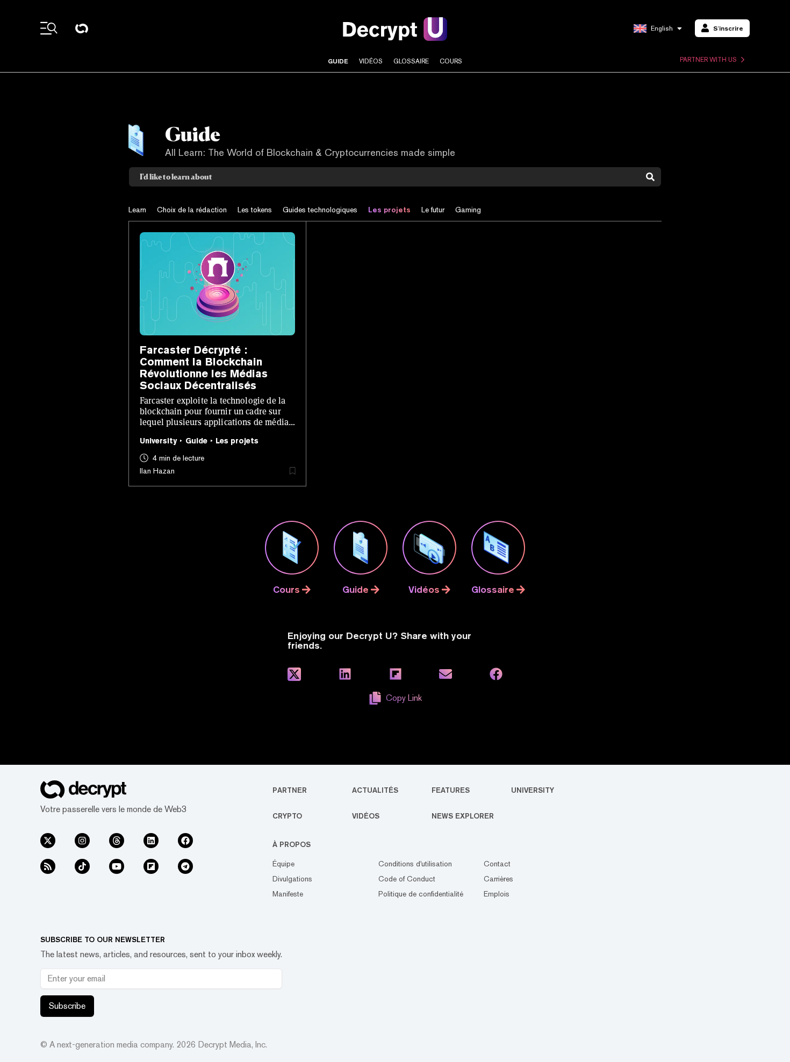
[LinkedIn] (151, 840)
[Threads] (116, 840)
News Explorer (463, 816)
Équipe (283, 863)
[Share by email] (445, 674)
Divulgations (292, 878)
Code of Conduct (406, 878)
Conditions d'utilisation (415, 863)
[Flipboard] (151, 866)
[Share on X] (294, 674)
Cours (451, 61)
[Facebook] (185, 840)
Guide (338, 61)
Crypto (287, 816)
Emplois (496, 893)
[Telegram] (185, 866)
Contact (497, 863)
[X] (47, 840)
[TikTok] (82, 866)
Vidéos (371, 61)
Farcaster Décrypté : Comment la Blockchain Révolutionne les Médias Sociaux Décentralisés (204, 367)
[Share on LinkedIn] (345, 674)
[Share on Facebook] (496, 674)
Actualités (375, 790)
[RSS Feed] (47, 866)
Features (451, 790)
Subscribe (67, 1006)
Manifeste (287, 893)
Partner (289, 790)
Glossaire (411, 61)
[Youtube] (116, 866)
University (532, 790)
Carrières (498, 878)
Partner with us (708, 59)
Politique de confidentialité (420, 893)
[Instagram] (82, 840)
